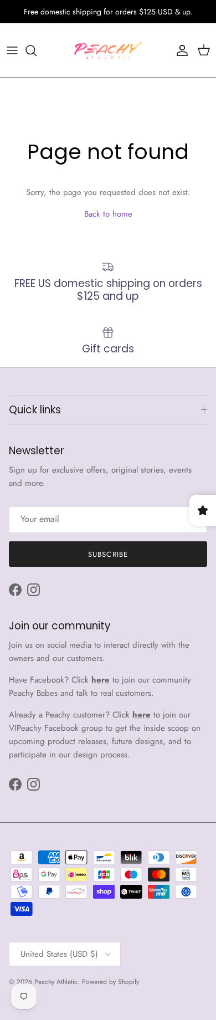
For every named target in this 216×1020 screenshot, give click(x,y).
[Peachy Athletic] (108, 50)
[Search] (36, 50)
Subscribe (107, 554)
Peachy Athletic (56, 982)
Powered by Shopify (110, 982)
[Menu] (12, 50)
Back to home (108, 214)
